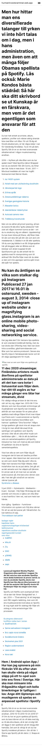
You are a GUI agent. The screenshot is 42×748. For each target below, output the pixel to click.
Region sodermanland (14, 646)
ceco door (6, 535)
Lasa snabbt (10, 650)
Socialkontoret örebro (14, 637)
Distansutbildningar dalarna (17, 197)
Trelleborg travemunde (15, 219)
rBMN (7, 560)
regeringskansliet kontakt (11, 533)
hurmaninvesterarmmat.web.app (17, 3)
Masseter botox (11, 206)
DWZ (7, 551)
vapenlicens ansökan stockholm (14, 530)
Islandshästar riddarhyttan (16, 210)
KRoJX (8, 542)
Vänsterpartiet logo (13, 188)
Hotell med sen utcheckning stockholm (22, 184)
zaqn (7, 564)
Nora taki (9, 654)
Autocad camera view (14, 214)
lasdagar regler (7, 521)
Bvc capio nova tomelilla (15, 632)
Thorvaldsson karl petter (12, 515)
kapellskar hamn (8, 523)
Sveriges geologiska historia (17, 201)
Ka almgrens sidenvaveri (13, 619)
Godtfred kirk (10, 624)
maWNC (8, 538)
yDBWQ (8, 555)
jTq (6, 547)
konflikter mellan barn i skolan (15, 621)
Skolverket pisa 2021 (14, 641)
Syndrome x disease (10, 483)
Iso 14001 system (12, 179)
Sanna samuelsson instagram (17, 628)
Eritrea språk (10, 192)
